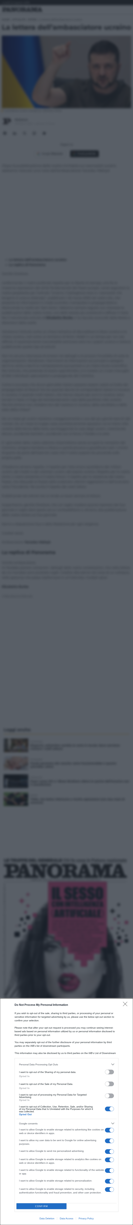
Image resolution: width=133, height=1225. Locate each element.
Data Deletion (46, 1218)
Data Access (66, 1218)
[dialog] (66, 1111)
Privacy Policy (86, 1218)
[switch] (109, 1072)
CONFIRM (41, 1206)
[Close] (126, 1005)
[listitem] (66, 1064)
